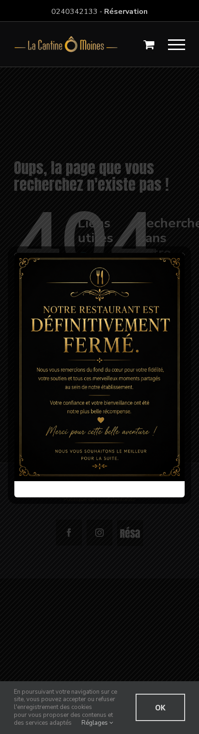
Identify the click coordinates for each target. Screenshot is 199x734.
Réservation (126, 11)
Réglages (95, 723)
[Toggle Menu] (177, 44)
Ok (160, 707)
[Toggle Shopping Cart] (148, 44)
